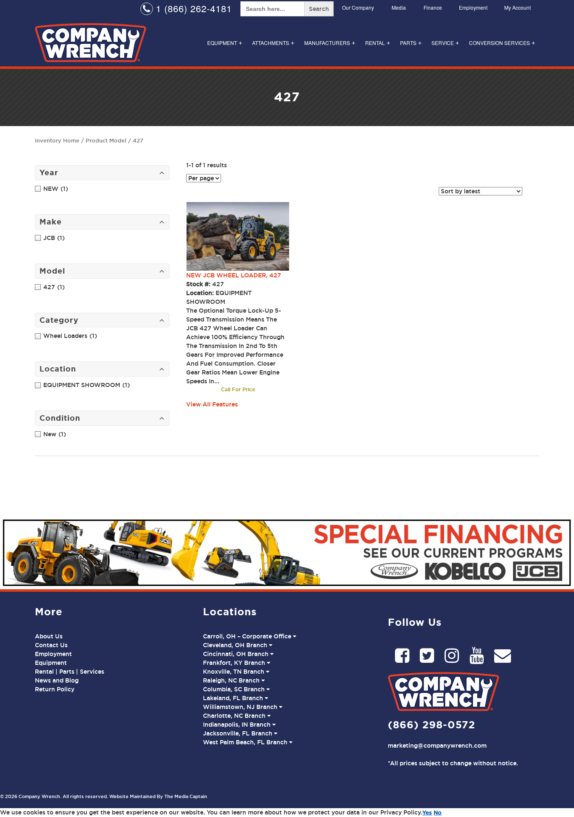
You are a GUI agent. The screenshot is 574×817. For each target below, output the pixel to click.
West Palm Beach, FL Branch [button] (246, 742)
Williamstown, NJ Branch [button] (241, 707)
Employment (473, 7)
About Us (49, 636)
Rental (377, 42)
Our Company (358, 7)
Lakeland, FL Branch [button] (234, 698)
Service (445, 42)
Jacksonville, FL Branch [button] (238, 733)
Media (399, 7)
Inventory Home (57, 140)
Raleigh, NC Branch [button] (232, 680)
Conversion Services (502, 42)
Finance (433, 7)
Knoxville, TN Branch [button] (234, 671)
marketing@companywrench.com (437, 745)
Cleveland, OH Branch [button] (236, 645)
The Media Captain (185, 796)
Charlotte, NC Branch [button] (235, 715)
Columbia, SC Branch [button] (234, 689)
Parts (410, 42)
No (438, 812)
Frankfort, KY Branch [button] (235, 662)
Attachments (273, 42)
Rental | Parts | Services (69, 671)
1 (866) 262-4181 (192, 8)
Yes (427, 812)
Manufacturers (329, 42)
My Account (517, 7)
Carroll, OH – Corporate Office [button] (248, 636)
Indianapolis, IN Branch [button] (237, 724)
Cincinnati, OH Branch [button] (236, 654)
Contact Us (51, 645)
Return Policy (54, 689)
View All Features (212, 404)
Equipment (224, 42)
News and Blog (57, 680)
